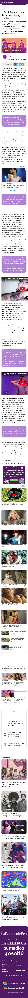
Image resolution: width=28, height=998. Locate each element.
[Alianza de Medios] (14, 988)
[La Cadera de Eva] (7, 2)
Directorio (19, 962)
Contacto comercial (18, 966)
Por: (11, 56)
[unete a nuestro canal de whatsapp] (14, 475)
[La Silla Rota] (14, 943)
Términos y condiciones (5, 965)
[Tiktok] (16, 975)
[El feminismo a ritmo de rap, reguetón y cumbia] (15, 64)
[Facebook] (6, 975)
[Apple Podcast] (21, 975)
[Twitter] (9, 975)
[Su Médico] (14, 947)
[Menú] (26, 2)
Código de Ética (20, 970)
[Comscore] (14, 983)
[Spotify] (19, 975)
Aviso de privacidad (4, 970)
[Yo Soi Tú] (14, 953)
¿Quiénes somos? (6, 961)
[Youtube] (14, 975)
